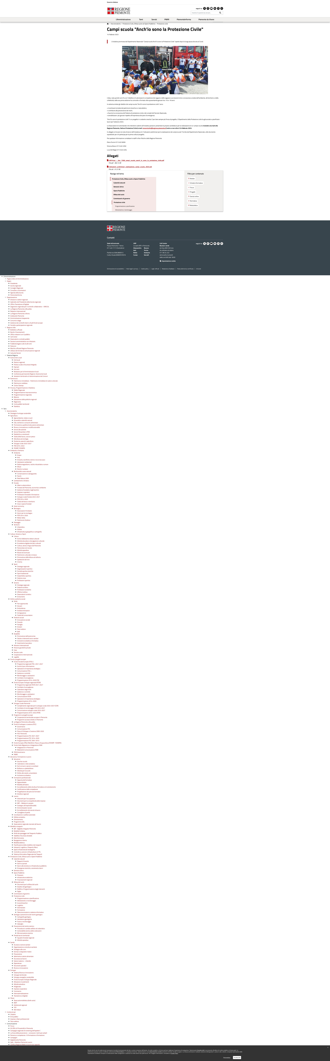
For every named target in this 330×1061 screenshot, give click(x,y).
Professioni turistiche (24, 590)
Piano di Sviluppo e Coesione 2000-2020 (30, 731)
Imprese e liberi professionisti (19, 1019)
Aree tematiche (12, 411)
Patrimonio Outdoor (23, 520)
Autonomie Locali (16, 358)
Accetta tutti (237, 1057)
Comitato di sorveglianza (25, 678)
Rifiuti (19, 467)
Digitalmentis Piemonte (18, 1040)
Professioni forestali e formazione (28, 494)
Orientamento (18, 819)
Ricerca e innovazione (21, 968)
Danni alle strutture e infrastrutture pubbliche (31, 866)
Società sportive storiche (25, 571)
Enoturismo (21, 597)
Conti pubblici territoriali (21, 404)
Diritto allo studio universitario (27, 773)
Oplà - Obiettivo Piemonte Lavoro (21, 1042)
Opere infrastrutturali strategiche (24, 849)
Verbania (147, 252)
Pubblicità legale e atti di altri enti (21, 344)
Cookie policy (145, 269)
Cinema (19, 562)
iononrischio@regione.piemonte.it (154, 128)
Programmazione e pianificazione (124, 206)
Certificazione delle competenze (27, 789)
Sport (15, 564)
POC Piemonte (22, 733)
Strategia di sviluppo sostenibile (20, 413)
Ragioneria (17, 402)
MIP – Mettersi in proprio (25, 803)
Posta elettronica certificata (185, 269)
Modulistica (194, 205)
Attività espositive (23, 550)
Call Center (13, 337)
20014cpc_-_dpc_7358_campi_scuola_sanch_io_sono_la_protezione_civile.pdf (136, 160)
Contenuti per (11, 1012)
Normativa (193, 201)
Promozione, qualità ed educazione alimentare (29, 425)
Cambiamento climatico (21, 480)
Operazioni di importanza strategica (28, 668)
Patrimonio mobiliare (20, 383)
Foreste (16, 483)
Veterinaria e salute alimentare (23, 956)
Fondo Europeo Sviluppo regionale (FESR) (27, 682)
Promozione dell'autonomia (26, 636)
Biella (135, 252)
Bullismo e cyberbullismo (25, 768)
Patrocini (13, 346)
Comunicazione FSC (23, 729)
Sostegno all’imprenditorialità (26, 805)
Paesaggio (17, 522)
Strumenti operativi (20, 965)
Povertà (19, 622)
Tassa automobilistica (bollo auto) (24, 1000)
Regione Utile (11, 327)
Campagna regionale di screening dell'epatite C (25, 1030)
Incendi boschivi (22, 903)
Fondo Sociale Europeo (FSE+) (23, 661)
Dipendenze (17, 963)
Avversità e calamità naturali (23, 420)
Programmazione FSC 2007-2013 (28, 740)
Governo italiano (112, 2)
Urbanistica (20, 527)
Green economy (19, 506)
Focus (192, 187)
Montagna (17, 508)
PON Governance (19, 752)
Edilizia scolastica (19, 817)
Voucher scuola (22, 761)
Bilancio (16, 397)
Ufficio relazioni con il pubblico (20, 334)
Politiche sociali (19, 617)
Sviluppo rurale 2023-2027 (22, 443)
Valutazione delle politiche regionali (25, 399)
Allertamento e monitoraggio (123, 210)
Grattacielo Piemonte (17, 316)
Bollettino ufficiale (16, 330)
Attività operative (22, 940)
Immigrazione (21, 613)
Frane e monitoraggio (24, 921)
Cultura (16, 536)
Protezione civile (119, 202)
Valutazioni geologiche (24, 919)
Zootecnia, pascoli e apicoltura (23, 441)
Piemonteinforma (16, 295)
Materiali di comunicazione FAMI (27, 750)
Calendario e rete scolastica (26, 764)
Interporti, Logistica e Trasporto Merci (26, 847)
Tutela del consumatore (24, 615)
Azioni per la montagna (24, 513)
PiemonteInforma (184, 19)
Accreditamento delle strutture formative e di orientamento (36, 787)
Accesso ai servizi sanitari (22, 945)
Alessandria (137, 248)
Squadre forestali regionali (25, 938)
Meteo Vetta (21, 518)
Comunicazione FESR (24, 696)
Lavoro (16, 796)
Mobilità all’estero (23, 784)
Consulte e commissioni (18, 290)
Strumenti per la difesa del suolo (27, 884)
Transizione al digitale (21, 996)
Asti (134, 250)
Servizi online (194, 196)
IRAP (15, 1003)
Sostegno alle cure (20, 949)
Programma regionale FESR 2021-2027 (30, 685)
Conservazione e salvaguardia (27, 474)
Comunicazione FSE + (24, 671)
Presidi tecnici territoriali (21, 935)
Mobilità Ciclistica (19, 831)
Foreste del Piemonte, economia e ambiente (31, 487)
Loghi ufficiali (155, 269)
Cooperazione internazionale (23, 655)
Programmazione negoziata (23, 395)
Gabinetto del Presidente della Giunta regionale (25, 302)
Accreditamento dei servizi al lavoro (28, 810)
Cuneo (135, 255)
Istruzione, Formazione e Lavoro (20, 757)
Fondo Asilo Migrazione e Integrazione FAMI (28, 745)
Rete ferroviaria (19, 838)
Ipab (18, 631)
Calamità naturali (119, 183)
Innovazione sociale (23, 620)
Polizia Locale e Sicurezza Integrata (25, 364)
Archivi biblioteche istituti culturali (28, 539)
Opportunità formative (24, 780)
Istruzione (17, 759)
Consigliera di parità (23, 812)
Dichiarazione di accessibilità (115, 269)
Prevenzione (18, 954)
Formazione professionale (22, 778)
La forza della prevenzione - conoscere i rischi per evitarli (28, 1033)
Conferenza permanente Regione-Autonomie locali (30, 374)
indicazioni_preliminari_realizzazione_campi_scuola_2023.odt (130, 167)
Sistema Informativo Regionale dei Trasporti (28, 854)
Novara (146, 248)
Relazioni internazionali (17, 311)
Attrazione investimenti (21, 982)
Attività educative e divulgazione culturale (30, 541)
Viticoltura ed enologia (21, 439)
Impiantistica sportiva (24, 576)
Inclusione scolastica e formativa (27, 641)
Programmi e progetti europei (23, 715)
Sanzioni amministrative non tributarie (22, 341)
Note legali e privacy (132, 269)
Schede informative (196, 183)
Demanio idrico (119, 187)
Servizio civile (18, 652)
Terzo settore (21, 629)
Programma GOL (19, 822)
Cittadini (13, 1014)
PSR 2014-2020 (22, 499)
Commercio (17, 991)
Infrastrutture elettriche (24, 877)
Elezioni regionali (19, 362)
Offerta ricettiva (22, 592)
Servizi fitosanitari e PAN (22, 432)
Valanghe (20, 924)
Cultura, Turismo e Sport (18, 534)
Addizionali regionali (20, 1005)
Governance (21, 726)
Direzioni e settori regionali (19, 299)
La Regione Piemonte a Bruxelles (21, 309)
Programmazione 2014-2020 (26, 701)
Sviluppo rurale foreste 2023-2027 (28, 497)
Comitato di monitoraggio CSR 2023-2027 (31, 708)
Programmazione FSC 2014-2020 (28, 738)
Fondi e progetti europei (18, 659)
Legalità (16, 657)
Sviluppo (13, 970)
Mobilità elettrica (19, 842)
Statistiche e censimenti (21, 434)
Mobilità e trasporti (16, 826)
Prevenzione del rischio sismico (24, 926)
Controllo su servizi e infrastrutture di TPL (27, 852)
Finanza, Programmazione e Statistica (22, 388)
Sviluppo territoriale (20, 975)
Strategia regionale (23, 566)
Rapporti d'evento (23, 861)
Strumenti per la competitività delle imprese (31, 801)
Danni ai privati (22, 863)
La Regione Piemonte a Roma (20, 313)
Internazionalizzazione (21, 993)
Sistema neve (21, 578)
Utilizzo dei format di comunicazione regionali (25, 351)
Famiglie (20, 624)
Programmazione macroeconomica (25, 392)
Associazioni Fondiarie (24, 511)
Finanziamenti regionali (24, 880)
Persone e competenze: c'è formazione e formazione (27, 1035)
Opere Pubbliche (119, 191)
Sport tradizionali (22, 573)
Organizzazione (12, 297)
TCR (15, 1007)
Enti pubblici (14, 1017)
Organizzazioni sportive (24, 569)
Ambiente (17, 453)
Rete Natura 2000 (23, 478)
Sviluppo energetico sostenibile (24, 977)
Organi (9, 281)
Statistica (17, 406)
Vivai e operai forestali (24, 504)
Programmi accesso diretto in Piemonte (30, 720)
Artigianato (17, 986)
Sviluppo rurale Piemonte (22, 703)
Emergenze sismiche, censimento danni (30, 868)
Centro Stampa (18, 385)
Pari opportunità (22, 603)
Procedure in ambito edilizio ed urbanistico (31, 928)
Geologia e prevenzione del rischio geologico (28, 914)
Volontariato (21, 907)
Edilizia (19, 529)
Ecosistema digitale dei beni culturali (29, 543)
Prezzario (20, 875)
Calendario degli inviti (24, 689)
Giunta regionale (15, 286)
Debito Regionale (19, 390)
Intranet (198, 269)
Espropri (16, 367)
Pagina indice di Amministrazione (18, 279)
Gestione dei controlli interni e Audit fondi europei (26, 323)
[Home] (108, 23)
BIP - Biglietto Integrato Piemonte (25, 829)
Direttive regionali (23, 794)
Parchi (19, 476)
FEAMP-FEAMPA (19, 448)
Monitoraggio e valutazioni (26, 675)
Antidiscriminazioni (23, 610)
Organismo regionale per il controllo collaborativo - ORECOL (29, 306)
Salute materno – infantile (22, 961)
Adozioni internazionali (21, 645)
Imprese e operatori (23, 492)
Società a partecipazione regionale (21, 325)
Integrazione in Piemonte (25, 747)
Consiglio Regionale (16, 288)
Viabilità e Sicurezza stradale (23, 836)
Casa (15, 650)
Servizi (154, 19)
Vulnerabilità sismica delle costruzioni (29, 931)
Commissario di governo (122, 198)
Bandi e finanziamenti (17, 332)
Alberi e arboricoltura (24, 485)
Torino (146, 250)
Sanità (12, 942)
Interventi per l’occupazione (26, 798)
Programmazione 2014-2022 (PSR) (28, 713)
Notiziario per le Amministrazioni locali (26, 371)
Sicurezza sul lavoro (20, 959)
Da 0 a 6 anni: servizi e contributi (27, 766)
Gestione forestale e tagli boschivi (28, 490)
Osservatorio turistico (24, 594)
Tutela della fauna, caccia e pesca (24, 436)
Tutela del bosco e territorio (26, 501)
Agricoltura (13, 416)
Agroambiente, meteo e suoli (23, 418)
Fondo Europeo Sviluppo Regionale (25, 979)
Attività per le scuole (23, 771)
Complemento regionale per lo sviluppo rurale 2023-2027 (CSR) (37, 706)
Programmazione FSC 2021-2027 (28, 736)
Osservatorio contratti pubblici (20, 339)
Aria (18, 457)
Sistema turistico (22, 587)
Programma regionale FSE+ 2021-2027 (30, 664)
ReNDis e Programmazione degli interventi (31, 889)
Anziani (19, 627)
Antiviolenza (21, 608)
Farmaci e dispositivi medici (22, 952)
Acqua (19, 455)
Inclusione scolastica (24, 775)
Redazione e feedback (168, 269)
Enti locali (17, 360)
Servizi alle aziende (20, 429)
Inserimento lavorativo (24, 643)
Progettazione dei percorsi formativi (28, 791)
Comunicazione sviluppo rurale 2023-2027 (31, 710)
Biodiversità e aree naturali (22, 471)
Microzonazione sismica (25, 933)
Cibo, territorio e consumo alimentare (26, 422)
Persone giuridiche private (22, 648)
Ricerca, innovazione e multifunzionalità (27, 427)
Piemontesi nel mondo (24, 548)
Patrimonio (14, 378)
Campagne (13, 1037)
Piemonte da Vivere (206, 19)
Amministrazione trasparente (19, 318)
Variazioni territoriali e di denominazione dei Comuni (31, 376)
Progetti (192, 192)
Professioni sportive (23, 580)
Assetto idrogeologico (24, 887)
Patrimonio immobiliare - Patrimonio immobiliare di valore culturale (36, 381)
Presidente (13, 283)
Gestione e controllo (23, 673)
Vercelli (146, 255)
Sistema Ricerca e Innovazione (24, 972)
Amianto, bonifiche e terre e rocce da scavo (31, 460)
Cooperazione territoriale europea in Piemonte (32, 717)
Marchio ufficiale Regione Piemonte (22, 348)
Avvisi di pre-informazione (25, 666)
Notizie (192, 178)
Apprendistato (21, 782)
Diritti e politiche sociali (17, 599)
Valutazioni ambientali (24, 462)
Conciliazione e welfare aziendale (24, 815)
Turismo (16, 583)
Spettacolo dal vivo (23, 559)
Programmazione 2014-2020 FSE (28, 680)
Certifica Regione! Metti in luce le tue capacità (25, 1044)
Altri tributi (17, 1010)
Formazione (21, 910)
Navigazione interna (20, 840)
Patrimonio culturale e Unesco (27, 555)
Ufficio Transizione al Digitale (19, 304)
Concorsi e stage (15, 320)
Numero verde (164, 246)
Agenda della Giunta (16, 293)
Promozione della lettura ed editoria (29, 557)
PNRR (166, 19)
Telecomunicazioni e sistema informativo (30, 912)
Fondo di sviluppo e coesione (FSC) (25, 724)
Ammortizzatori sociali (24, 808)
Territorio (17, 525)
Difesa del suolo (119, 194)
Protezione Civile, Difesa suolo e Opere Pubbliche (128, 179)
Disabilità (17, 634)
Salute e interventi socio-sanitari (27, 638)
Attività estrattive (19, 984)
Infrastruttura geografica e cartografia (29, 532)
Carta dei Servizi (15, 353)
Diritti (15, 601)
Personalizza (226, 1057)
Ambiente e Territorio (17, 450)
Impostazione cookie (169, 261)
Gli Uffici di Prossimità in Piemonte (21, 1028)
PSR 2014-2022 (19, 446)
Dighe (19, 891)
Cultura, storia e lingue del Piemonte (29, 545)
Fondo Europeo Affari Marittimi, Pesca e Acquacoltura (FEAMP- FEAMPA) (37, 743)
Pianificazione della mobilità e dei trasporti (27, 845)
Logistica (20, 905)
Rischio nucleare (22, 469)
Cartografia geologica (24, 917)
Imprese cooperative (20, 989)
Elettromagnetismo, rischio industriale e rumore (32, 464)
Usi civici (16, 369)
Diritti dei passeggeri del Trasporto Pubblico (28, 833)
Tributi (12, 998)
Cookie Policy (174, 1053)
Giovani (19, 606)
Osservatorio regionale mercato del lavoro (27, 824)
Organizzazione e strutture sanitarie (25, 947)
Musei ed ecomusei (23, 552)
